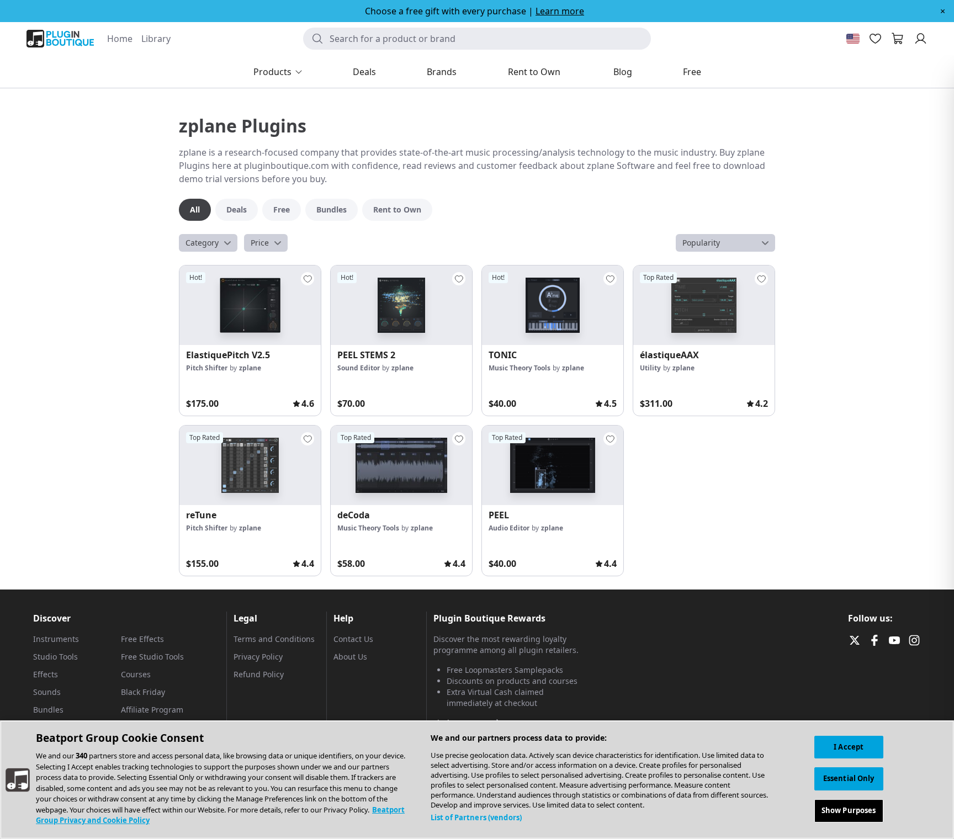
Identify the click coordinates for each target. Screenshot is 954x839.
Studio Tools (55, 656)
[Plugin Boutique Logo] (60, 38)
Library (156, 39)
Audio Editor (509, 528)
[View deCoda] (401, 465)
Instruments (56, 639)
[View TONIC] (552, 305)
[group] (250, 340)
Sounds (47, 692)
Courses (136, 674)
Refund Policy (259, 674)
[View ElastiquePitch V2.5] (250, 305)
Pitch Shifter (206, 368)
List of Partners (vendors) (476, 817)
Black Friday (143, 692)
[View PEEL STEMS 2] (401, 305)
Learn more (560, 11)
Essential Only (849, 778)
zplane (250, 368)
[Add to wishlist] (307, 278)
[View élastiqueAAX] (704, 305)
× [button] (942, 11)
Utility (650, 368)
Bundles (48, 709)
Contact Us (353, 639)
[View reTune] (250, 465)
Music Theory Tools (519, 368)
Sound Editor (358, 368)
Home (119, 39)
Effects (45, 674)
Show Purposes (849, 810)
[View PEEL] (552, 465)
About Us (350, 656)
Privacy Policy (258, 656)
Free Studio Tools (152, 656)
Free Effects (142, 639)
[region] (477, 779)
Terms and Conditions (274, 639)
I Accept (848, 747)
